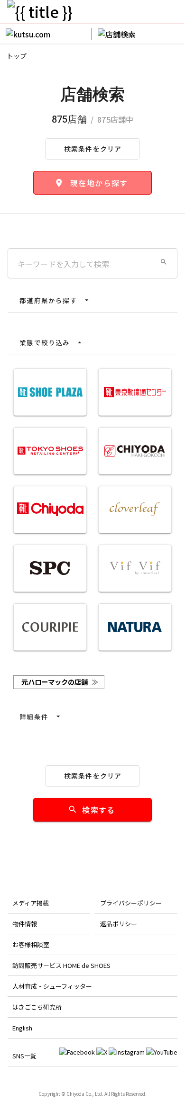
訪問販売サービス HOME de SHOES (61, 965)
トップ (17, 56)
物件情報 (24, 923)
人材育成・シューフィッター (52, 986)
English (22, 1027)
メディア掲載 (30, 902)
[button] (163, 262)
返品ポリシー (118, 923)
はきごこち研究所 (37, 1007)
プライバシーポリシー (131, 902)
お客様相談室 (30, 944)
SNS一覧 (24, 1055)
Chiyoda (75, 1093)
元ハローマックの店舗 (59, 682)
